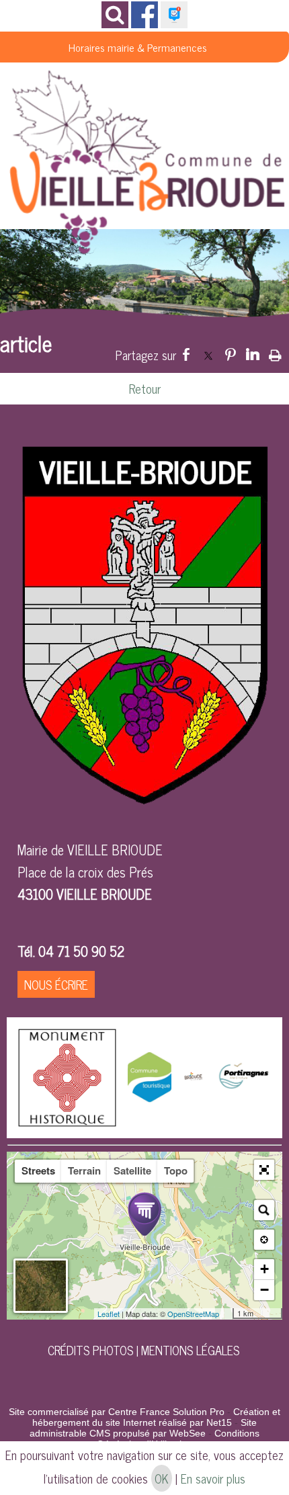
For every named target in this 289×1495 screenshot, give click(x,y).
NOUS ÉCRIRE (56, 984)
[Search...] (264, 1210)
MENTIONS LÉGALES (190, 1350)
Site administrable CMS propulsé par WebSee (143, 1428)
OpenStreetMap (193, 1313)
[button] (264, 1170)
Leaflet (108, 1313)
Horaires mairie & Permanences (138, 47)
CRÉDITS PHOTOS (90, 1350)
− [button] (264, 1289)
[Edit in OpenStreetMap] (227, 1313)
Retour (145, 388)
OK (162, 1478)
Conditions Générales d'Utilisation (178, 1438)
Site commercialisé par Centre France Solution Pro (116, 1411)
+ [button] (264, 1269)
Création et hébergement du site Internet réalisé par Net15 (156, 1417)
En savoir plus (213, 1478)
